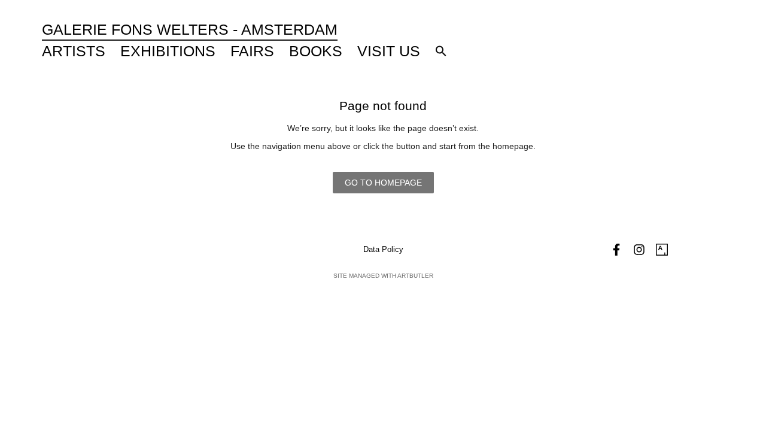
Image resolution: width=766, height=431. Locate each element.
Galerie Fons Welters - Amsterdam (190, 29)
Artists (73, 51)
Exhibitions (167, 51)
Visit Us (388, 51)
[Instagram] (639, 249)
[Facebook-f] (616, 249)
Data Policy (383, 249)
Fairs (252, 51)
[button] (441, 51)
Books (315, 51)
